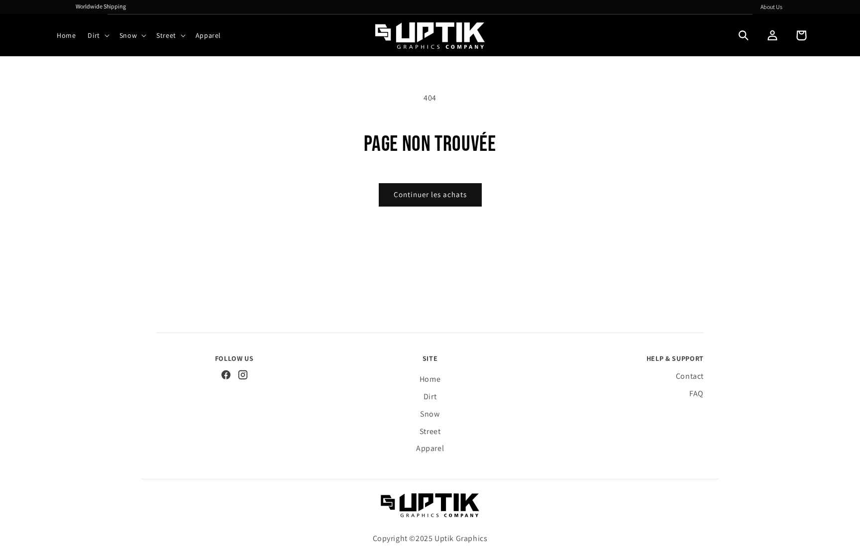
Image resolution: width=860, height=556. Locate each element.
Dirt (430, 396)
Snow (429, 414)
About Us (771, 6)
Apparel (430, 448)
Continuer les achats (430, 194)
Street (430, 431)
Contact (690, 376)
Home (430, 379)
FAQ (696, 393)
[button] (97, 35)
